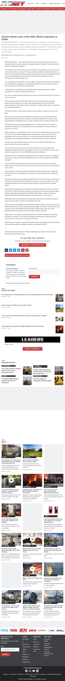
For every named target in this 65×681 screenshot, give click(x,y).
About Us (6, 674)
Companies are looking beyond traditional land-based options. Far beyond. (10, 613)
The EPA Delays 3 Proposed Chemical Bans (42, 380)
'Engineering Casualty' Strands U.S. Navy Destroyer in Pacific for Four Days (53, 607)
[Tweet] (18, 250)
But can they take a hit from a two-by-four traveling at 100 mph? (11, 496)
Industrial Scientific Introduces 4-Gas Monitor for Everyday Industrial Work (53, 520)
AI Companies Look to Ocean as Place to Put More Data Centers (11, 607)
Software (5, 603)
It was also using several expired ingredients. (32, 555)
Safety (47, 516)
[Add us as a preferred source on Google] (27, 250)
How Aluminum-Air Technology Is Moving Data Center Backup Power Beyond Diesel (27, 294)
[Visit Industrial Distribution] (42, 630)
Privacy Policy (29, 674)
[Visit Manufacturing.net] (51, 630)
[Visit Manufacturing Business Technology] (60, 630)
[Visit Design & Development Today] (4, 630)
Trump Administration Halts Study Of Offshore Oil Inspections (42, 371)
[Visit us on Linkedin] (37, 671)
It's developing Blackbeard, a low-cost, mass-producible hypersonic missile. (53, 496)
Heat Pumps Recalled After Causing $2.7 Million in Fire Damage (10, 520)
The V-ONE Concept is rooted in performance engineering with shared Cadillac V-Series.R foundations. (32, 613)
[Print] (6, 250)
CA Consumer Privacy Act (54, 674)
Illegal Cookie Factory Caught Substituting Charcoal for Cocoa (32, 550)
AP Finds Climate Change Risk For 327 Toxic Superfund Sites (11, 370)
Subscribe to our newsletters (32, 245)
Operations (6, 366)
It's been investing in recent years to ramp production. (53, 584)
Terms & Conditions (40, 674)
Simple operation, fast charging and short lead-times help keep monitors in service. (53, 526)
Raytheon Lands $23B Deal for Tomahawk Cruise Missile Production (53, 579)
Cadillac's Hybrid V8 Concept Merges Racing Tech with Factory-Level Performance (31, 607)
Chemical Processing (38, 366)
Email (2, 646)
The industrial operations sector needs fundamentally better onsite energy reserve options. (11, 467)
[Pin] (22, 250)
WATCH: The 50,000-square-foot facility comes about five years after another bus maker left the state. (11, 556)
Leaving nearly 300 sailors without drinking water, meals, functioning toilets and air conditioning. (52, 613)
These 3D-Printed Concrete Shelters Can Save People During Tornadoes (24, 315)
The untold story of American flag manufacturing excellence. (32, 583)
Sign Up (5, 654)
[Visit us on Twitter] (30, 671)
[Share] (10, 250)
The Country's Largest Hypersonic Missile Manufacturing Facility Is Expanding (51, 491)
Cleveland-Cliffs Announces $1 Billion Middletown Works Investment (23, 326)
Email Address (33, 268)
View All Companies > (32, 349)
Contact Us (13, 674)
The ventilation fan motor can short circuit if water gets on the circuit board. (11, 526)
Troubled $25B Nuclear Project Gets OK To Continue (10, 381)
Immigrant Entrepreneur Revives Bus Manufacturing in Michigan (11, 550)
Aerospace (47, 486)
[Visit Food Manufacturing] (14, 630)
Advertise (20, 674)
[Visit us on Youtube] (33, 671)
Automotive (27, 486)
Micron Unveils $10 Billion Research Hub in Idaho (16, 305)
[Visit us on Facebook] (26, 671)
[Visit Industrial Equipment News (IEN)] (23, 630)
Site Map (33, 676)
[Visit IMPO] (32, 630)
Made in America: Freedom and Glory (32, 578)
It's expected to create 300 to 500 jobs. (53, 555)
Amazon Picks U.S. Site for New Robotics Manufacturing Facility (53, 550)
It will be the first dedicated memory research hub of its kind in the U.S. (32, 465)
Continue (34, 276)
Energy (5, 376)
